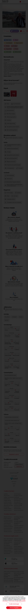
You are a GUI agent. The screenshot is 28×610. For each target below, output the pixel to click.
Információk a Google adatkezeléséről (17, 601)
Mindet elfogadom (14, 607)
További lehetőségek (14, 604)
